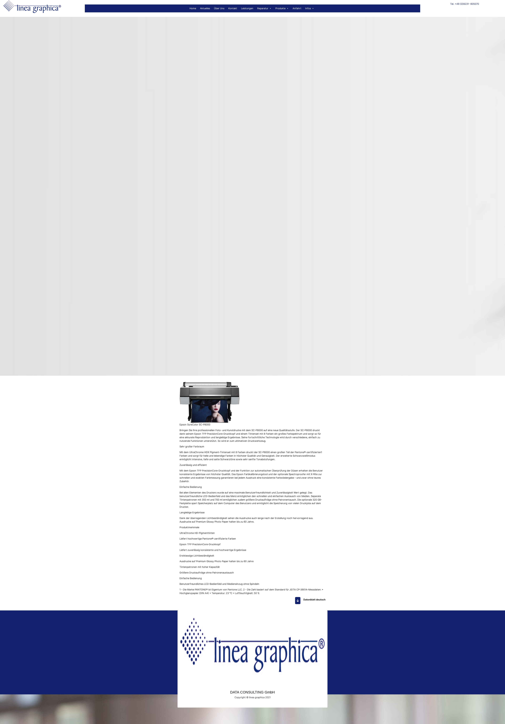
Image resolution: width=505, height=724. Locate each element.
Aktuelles (205, 8)
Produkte (280, 8)
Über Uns (219, 8)
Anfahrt (297, 8)
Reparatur (262, 8)
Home (193, 8)
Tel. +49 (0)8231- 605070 (464, 4)
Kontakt (232, 8)
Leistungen (247, 8)
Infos (308, 8)
